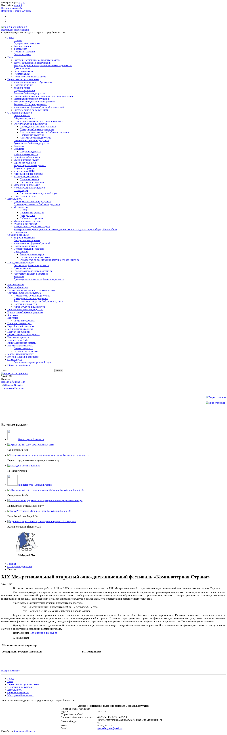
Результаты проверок (25, 168)
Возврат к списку (10, 670)
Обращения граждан (18, 235)
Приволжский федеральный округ (64, 500)
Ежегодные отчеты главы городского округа (37, 60)
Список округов (22, 54)
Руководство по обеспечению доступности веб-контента (49, 260)
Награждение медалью (32, 182)
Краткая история (22, 46)
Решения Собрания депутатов (29, 93)
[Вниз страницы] (215, 403)
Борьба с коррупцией (25, 162)
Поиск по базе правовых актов (30, 76)
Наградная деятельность (26, 176)
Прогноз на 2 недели (13, 388)
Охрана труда (21, 190)
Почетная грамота (29, 179)
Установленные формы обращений (32, 243)
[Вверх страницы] (216, 397)
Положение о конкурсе (43, 632)
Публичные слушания (31, 218)
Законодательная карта (32, 254)
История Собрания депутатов (29, 187)
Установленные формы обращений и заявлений (39, 107)
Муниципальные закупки (27, 221)
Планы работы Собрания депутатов (32, 201)
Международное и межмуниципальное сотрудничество (43, 65)
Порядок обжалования (25, 246)
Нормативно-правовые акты (35, 257)
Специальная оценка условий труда (38, 193)
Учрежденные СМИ (24, 171)
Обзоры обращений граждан (29, 248)
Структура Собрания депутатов (30, 123)
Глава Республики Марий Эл (55, 511)
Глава (10, 57)
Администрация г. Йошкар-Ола (59, 521)
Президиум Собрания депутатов (37, 129)
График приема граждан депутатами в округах (38, 121)
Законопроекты (22, 87)
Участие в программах (25, 223)
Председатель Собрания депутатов (38, 126)
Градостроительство (24, 90)
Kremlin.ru (34, 465)
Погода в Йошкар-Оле (13, 382)
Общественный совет (25, 196)
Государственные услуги (76, 455)
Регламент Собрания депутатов (30, 104)
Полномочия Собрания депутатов (31, 140)
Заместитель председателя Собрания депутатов (44, 132)
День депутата (27, 215)
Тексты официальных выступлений (32, 62)
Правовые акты (22, 68)
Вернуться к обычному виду (16, 11)
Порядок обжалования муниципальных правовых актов (43, 96)
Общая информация (24, 118)
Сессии (23, 210)
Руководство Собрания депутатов (31, 143)
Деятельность (14, 198)
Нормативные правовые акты (23, 79)
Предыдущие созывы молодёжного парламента (39, 279)
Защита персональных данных (30, 165)
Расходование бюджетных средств (32, 226)
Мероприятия (21, 207)
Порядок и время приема (27, 240)
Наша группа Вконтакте (31, 439)
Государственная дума (42, 444)
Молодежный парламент (27, 185)
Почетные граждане (24, 51)
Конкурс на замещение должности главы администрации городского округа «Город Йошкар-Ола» (65, 229)
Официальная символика (27, 43)
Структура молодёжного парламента (33, 271)
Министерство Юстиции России (35, 484)
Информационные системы (28, 173)
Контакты (19, 146)
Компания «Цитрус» (24, 731)
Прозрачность (21, 251)
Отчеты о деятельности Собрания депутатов (37, 204)
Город (10, 37)
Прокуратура (20, 232)
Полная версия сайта (12, 8)
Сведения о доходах (24, 71)
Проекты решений (23, 85)
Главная (18, 40)
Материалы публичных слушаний (32, 98)
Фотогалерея (20, 49)
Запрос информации (24, 237)
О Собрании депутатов (19, 112)
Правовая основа (23, 268)
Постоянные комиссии (32, 135)
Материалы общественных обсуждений (34, 101)
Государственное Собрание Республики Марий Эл (57, 490)
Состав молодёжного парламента (31, 265)
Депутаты (19, 148)
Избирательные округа (26, 154)
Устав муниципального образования (33, 82)
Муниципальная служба (26, 160)
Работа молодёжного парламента (31, 273)
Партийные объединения (27, 157)
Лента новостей (22, 115)
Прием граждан (22, 73)
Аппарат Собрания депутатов (35, 137)
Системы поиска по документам (31, 110)
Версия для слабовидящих (15, 29)
